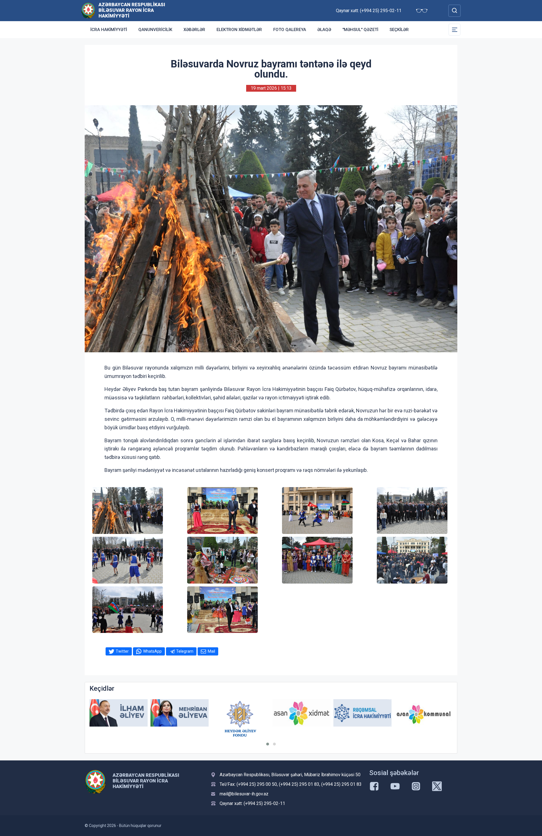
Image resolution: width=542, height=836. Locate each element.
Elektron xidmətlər (239, 29)
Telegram (184, 651)
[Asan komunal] (362, 713)
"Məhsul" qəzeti (360, 29)
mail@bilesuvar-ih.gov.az (244, 794)
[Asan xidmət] (240, 713)
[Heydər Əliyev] (423, 713)
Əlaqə (324, 29)
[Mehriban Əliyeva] (118, 713)
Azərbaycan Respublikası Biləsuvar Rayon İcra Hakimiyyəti (132, 10)
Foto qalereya (289, 29)
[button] (267, 744)
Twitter (122, 651)
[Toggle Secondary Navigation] (454, 29)
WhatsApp (152, 651)
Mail (211, 651)
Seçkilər (399, 29)
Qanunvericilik (155, 29)
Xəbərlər (194, 29)
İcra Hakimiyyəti (108, 29)
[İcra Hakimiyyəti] (88, 10)
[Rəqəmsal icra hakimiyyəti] (301, 713)
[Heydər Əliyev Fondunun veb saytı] (179, 718)
